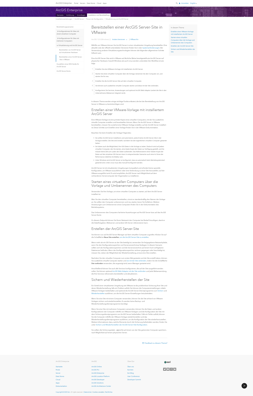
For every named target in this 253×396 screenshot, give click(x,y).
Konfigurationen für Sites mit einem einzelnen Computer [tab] (68, 32)
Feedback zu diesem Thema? (156, 343)
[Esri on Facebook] (168, 369)
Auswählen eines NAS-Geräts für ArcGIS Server (68, 65)
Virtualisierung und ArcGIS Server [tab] (70, 45)
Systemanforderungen (151, 48)
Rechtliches (108, 392)
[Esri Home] (167, 362)
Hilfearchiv (134, 39)
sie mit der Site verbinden (136, 261)
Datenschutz (87, 392)
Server (58, 373)
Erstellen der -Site (182, 46)
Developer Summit (134, 380)
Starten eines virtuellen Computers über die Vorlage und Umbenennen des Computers (183, 40)
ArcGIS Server (79, 19)
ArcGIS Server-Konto (64, 71)
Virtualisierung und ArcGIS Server (117, 19)
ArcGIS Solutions (97, 383)
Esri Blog (130, 373)
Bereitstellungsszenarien (65, 27)
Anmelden (185, 3)
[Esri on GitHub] (171, 369)
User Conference (133, 376)
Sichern (160, 291)
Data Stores (91, 3)
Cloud (99, 3)
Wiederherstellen (98, 293)
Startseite (60, 15)
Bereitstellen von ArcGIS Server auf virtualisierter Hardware (70, 51)
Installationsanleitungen (64, 19)
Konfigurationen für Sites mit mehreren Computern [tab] (68, 39)
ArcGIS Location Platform (101, 376)
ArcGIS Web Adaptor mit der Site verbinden (129, 271)
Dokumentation (61, 386)
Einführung (70, 15)
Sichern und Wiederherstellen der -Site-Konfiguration (121, 325)
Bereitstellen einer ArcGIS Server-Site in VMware (70, 58)
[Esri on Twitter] (164, 369)
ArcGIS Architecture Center (101, 386)
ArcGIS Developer (98, 380)
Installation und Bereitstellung (99, 15)
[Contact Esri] (174, 369)
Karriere (130, 370)
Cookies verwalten (98, 392)
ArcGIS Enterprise (64, 3)
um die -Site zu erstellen (134, 237)
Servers (82, 3)
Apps (105, 3)
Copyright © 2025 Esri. (63, 392)
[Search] (176, 3)
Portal (76, 3)
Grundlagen (81, 15)
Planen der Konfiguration (94, 19)
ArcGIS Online (97, 367)
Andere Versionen (118, 39)
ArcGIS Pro (95, 370)
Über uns (130, 367)
